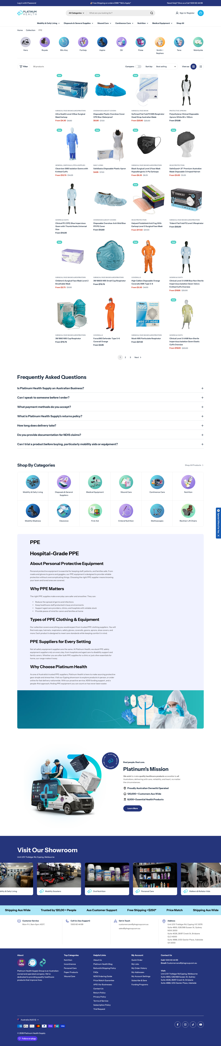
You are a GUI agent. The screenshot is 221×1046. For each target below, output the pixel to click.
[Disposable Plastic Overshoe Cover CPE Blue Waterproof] (110, 90)
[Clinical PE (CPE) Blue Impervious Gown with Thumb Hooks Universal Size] (72, 199)
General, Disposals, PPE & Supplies (70, 165)
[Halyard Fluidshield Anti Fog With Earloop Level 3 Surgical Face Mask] (148, 199)
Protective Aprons (177, 111)
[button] (218, 523)
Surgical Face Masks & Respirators (70, 111)
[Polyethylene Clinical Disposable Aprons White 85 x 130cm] (186, 90)
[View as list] (201, 66)
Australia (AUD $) (28, 1020)
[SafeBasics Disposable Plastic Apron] (110, 144)
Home (20, 30)
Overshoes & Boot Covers (104, 111)
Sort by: (149, 66)
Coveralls (136, 277)
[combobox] (110, 13)
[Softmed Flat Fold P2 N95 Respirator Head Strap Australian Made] (148, 90)
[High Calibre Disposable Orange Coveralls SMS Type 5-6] (148, 256)
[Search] (151, 13)
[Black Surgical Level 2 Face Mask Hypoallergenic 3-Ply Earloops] (148, 144)
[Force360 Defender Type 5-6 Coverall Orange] (110, 314)
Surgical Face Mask (139, 111)
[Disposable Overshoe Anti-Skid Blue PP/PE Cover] (110, 199)
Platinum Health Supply (34, 1033)
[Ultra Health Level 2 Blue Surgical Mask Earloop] (72, 90)
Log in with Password (26, 3)
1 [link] (120, 357)
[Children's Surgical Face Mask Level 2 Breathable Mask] (72, 256)
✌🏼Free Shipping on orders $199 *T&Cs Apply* (110, 3)
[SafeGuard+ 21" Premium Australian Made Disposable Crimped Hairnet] (186, 144)
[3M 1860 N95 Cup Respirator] (72, 314)
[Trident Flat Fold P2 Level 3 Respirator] (186, 199)
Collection (30, 30)
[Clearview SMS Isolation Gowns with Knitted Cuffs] (72, 144)
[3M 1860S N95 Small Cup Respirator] (110, 256)
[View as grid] (193, 66)
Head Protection (176, 165)
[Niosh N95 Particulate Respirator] (148, 314)
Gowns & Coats (62, 220)
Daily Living (98, 165)
